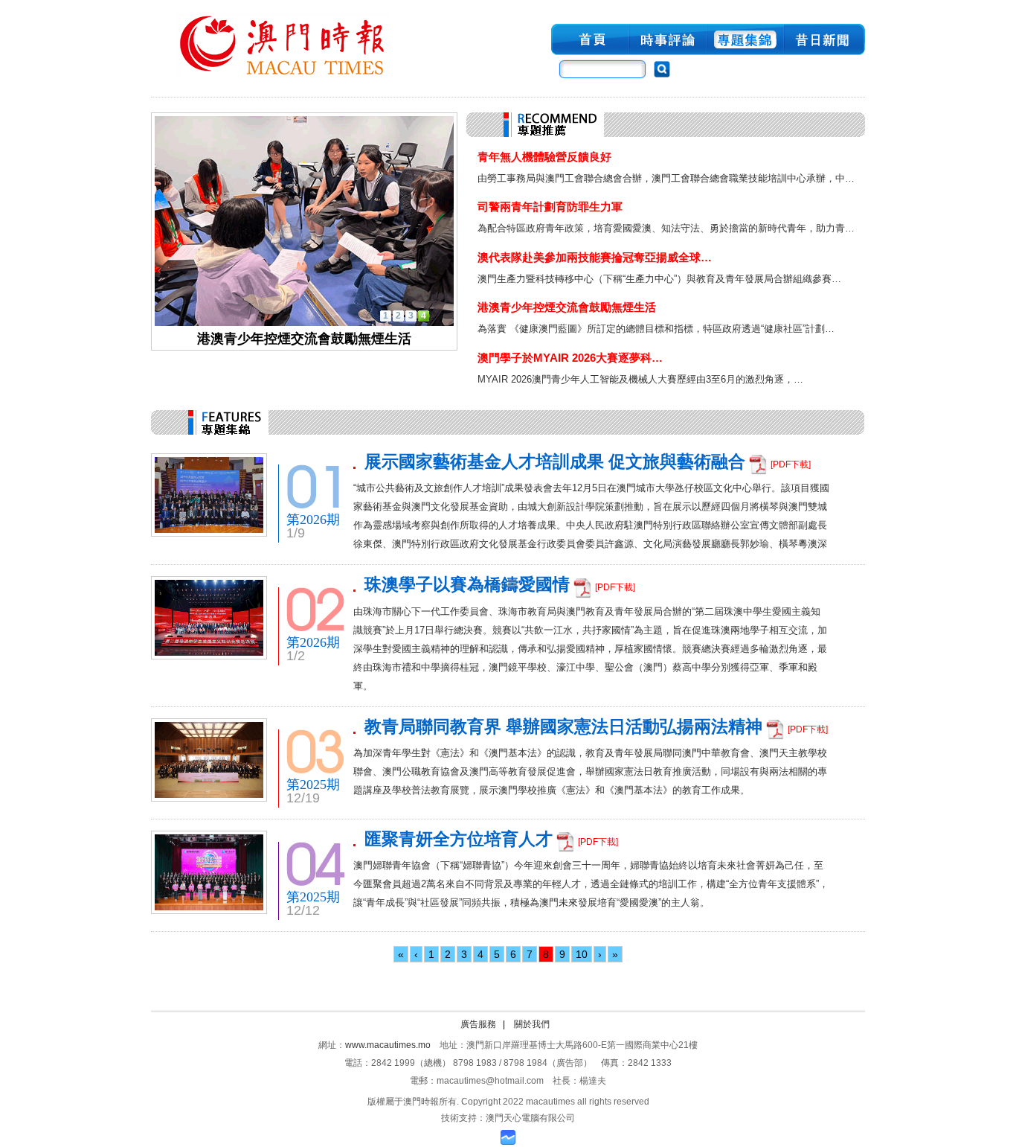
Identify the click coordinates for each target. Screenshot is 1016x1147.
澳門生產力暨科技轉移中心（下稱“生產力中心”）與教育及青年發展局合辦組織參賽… (659, 278)
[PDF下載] (791, 464)
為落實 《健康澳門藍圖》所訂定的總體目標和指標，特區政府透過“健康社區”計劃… (656, 328)
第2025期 (313, 784)
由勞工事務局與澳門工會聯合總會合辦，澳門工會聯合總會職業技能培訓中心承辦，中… (666, 178)
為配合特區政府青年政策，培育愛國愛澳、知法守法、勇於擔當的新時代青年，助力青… (666, 228)
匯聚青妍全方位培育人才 (458, 839)
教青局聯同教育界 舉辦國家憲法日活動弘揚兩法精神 (563, 727)
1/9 (295, 533)
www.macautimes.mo (388, 1045)
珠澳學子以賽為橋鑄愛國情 (467, 584)
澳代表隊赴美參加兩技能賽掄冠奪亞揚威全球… (595, 257)
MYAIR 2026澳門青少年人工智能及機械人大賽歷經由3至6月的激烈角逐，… (640, 379)
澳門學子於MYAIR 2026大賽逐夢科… (570, 357)
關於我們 (532, 1024)
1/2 (295, 655)
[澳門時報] (283, 80)
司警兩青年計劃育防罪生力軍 (550, 206)
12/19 (303, 798)
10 (582, 954)
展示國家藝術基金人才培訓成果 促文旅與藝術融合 (554, 462)
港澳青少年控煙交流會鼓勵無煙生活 (567, 307)
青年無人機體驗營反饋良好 (544, 156)
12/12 (303, 910)
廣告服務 (478, 1024)
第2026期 (313, 519)
